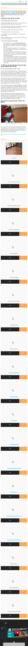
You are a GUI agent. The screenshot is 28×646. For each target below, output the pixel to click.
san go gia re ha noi (15, 134)
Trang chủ (2, 4)
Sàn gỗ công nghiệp (16, 4)
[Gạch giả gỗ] (14, 154)
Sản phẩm (22, 1)
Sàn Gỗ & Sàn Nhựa (8, 4)
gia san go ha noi (6, 134)
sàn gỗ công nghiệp (10, 12)
